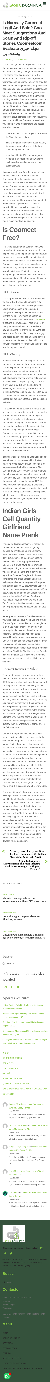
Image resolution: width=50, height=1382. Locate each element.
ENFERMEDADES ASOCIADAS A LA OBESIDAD (25, 1089)
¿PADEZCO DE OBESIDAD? (16, 1083)
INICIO (6, 1053)
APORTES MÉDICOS (12, 1078)
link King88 (14, 1192)
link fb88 (12, 1171)
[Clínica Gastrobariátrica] (23, 7)
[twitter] (18, 987)
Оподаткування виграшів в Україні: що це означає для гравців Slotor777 (24, 936)
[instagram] (5, 987)
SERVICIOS (8, 1063)
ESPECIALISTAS (10, 1068)
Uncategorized (21, 59)
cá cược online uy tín (18, 1125)
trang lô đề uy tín (16, 1104)
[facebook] (11, 987)
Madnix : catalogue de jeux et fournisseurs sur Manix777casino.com (24, 900)
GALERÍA (7, 1073)
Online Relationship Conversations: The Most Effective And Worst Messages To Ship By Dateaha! (21, 865)
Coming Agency (23, 1265)
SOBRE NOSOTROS (12, 1058)
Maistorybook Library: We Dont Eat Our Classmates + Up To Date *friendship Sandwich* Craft (28, 854)
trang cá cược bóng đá (19, 1146)
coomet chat (39, 319)
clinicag (7, 59)
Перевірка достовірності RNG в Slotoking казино (21, 918)
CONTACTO (8, 1094)
